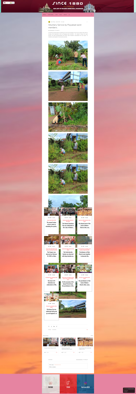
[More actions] (87, 22)
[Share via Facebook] (48, 326)
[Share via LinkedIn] (54, 326)
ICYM (56, 14)
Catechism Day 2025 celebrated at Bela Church (67, 349)
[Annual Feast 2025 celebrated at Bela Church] (85, 342)
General (65, 14)
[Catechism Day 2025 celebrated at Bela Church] (68, 342)
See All (92, 335)
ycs (69, 14)
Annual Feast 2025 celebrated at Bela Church (85, 349)
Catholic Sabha (50, 14)
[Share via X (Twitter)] (51, 326)
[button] (91, 14)
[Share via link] (56, 326)
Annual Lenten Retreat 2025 (50, 348)
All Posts (44, 14)
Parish (61, 14)
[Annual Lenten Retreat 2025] (50, 342)
